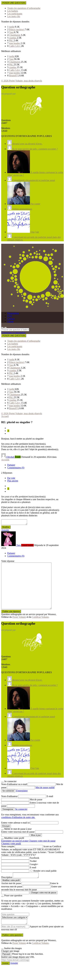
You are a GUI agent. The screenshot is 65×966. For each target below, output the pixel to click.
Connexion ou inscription (13, 332)
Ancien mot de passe (11, 883)
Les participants (14, 13)
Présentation (13, 313)
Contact (11, 318)
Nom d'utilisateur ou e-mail (14, 784)
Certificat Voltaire (40, 617)
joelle (12, 26)
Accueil (5, 416)
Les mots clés (13, 16)
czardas (13, 37)
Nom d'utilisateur (9, 796)
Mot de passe (36, 799)
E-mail (50, 796)
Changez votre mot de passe (42, 840)
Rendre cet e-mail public (45, 871)
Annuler (5, 530)
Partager (11, 465)
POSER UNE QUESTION (13, 3)
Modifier (5, 527)
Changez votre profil (11, 843)
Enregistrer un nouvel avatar (15, 840)
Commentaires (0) (15, 467)
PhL (11, 40)
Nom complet (7, 846)
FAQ (9, 316)
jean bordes (15, 43)
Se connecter (21, 809)
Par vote (11, 478)
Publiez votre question (12, 935)
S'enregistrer (22, 790)
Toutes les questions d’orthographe (23, 8)
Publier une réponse (11, 611)
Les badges (12, 11)
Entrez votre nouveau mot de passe (17, 831)
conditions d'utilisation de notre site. (18, 817)
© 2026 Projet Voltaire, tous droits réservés (21, 80)
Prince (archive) (17, 29)
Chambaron (15, 35)
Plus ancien (12, 480)
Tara (11, 32)
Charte (10, 321)
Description (6, 877)
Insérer (5, 963)
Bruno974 (14, 75)
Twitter (33, 861)
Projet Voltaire (19, 617)
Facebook (34, 858)
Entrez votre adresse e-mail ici (15, 822)
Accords (5, 459)
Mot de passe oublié (45, 787)
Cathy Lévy (15, 46)
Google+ (34, 864)
